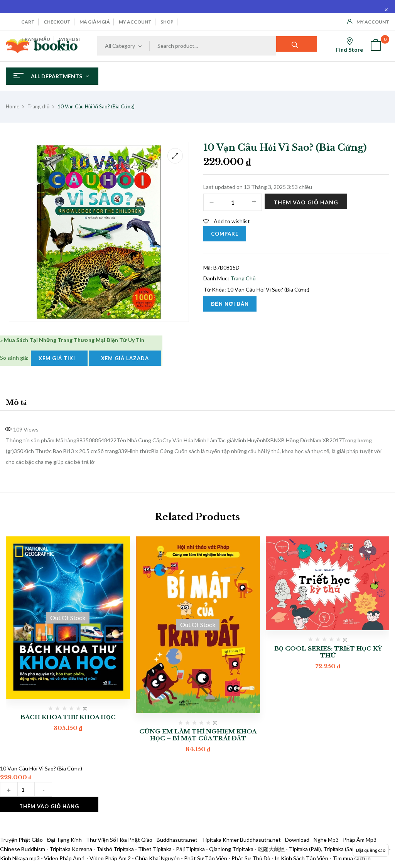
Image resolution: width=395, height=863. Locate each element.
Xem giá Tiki (59, 358)
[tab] (16, 404)
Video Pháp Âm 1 (64, 858)
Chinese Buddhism (22, 849)
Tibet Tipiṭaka (155, 849)
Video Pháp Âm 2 (110, 858)
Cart (28, 22)
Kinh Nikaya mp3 (20, 858)
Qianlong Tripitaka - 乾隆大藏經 (247, 849)
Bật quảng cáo (370, 850)
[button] (375, 46)
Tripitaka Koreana (70, 849)
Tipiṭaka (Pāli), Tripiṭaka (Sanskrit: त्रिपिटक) (338, 849)
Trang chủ (38, 106)
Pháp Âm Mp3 (359, 839)
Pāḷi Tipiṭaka (190, 849)
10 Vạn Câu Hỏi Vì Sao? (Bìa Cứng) (268, 289)
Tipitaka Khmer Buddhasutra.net (241, 839)
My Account (372, 22)
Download (297, 839)
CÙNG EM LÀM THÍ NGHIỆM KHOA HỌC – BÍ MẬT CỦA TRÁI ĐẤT (198, 735)
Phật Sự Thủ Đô (250, 858)
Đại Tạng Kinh (64, 839)
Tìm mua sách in (352, 858)
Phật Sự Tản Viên (205, 858)
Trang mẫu (35, 39)
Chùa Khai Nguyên (157, 858)
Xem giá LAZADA (125, 358)
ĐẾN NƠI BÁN (230, 304)
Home (12, 106)
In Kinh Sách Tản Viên (301, 858)
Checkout (57, 22)
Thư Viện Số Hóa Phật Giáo (119, 839)
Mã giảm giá (94, 22)
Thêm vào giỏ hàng (305, 202)
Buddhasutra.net (177, 839)
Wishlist (70, 39)
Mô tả (16, 402)
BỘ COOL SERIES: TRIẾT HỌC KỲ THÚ (328, 652)
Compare (224, 234)
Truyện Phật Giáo (21, 839)
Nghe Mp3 (326, 839)
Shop (167, 22)
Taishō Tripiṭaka (115, 849)
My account (135, 22)
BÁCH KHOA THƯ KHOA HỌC (68, 717)
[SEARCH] (296, 44)
